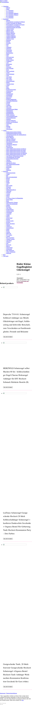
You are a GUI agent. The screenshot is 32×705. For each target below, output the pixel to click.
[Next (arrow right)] (2, 704)
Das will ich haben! (8, 336)
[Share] (2, 703)
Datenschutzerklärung (11, 693)
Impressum (2, 693)
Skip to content (3, 0)
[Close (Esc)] (0, 703)
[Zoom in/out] (5, 703)
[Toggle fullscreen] (3, 703)
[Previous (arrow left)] (0, 704)
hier (23, 700)
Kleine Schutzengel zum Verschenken (23, 281)
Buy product (20, 278)
